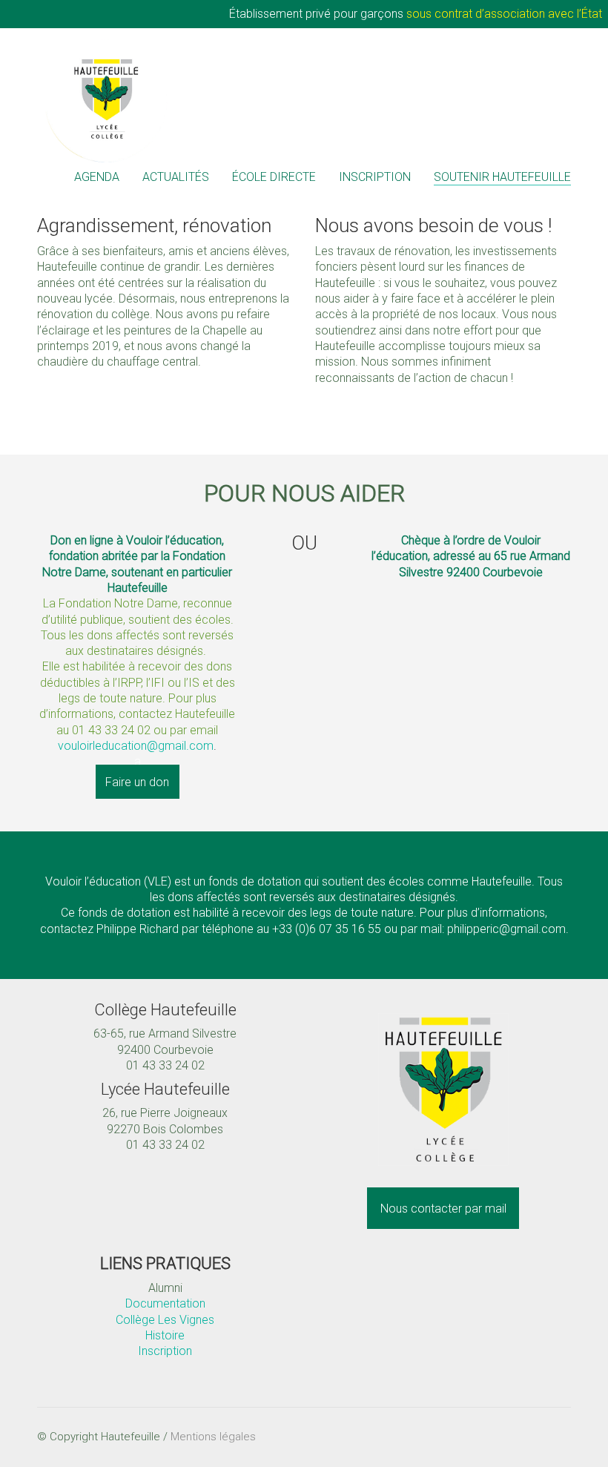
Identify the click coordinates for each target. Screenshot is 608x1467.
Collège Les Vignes (165, 1320)
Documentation (165, 1303)
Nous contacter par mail (443, 1208)
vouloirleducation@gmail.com (136, 746)
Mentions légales (213, 1436)
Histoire (165, 1335)
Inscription (165, 1351)
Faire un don (137, 781)
